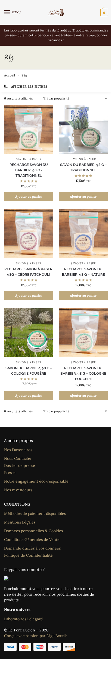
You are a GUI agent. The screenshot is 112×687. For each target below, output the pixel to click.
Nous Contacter (18, 458)
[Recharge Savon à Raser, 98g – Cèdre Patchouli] (28, 233)
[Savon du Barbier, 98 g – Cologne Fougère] (28, 332)
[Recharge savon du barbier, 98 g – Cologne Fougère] (83, 332)
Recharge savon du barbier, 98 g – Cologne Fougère (83, 373)
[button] (103, 12)
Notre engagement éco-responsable (36, 481)
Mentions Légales (19, 522)
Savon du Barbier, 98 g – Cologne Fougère (28, 370)
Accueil (9, 75)
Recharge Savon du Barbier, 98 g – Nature (83, 272)
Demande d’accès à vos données (32, 548)
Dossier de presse (19, 465)
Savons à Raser (28, 159)
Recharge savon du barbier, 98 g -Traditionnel (29, 170)
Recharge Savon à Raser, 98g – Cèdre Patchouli (28, 272)
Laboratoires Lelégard (23, 619)
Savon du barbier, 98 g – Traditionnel (83, 167)
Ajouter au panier (28, 196)
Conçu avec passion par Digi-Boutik (35, 635)
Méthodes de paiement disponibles (35, 513)
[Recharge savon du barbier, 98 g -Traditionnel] (28, 129)
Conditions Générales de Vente (32, 539)
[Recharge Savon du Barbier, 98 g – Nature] (83, 233)
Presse (9, 472)
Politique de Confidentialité (28, 555)
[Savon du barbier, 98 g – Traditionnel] (83, 129)
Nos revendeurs (18, 489)
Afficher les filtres (29, 86)
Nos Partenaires (18, 449)
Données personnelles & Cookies (33, 530)
